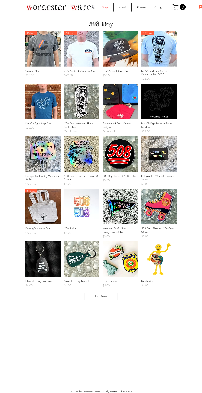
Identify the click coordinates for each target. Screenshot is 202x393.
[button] (179, 7)
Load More (101, 296)
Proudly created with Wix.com (116, 391)
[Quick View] (120, 49)
